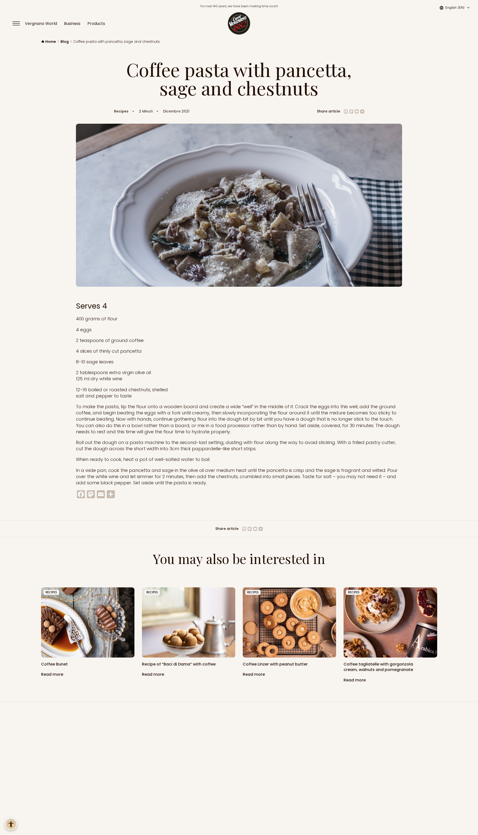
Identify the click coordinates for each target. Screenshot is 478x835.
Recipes (121, 111)
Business (72, 23)
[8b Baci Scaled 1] (188, 622)
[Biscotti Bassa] (289, 622)
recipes (51, 592)
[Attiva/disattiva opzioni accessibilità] (11, 824)
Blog (64, 41)
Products (96, 23)
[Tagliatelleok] (390, 622)
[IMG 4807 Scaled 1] (87, 622)
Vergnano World (41, 23)
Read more (52, 674)
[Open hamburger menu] (18, 23)
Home (50, 41)
